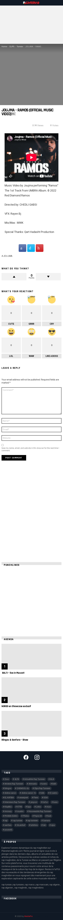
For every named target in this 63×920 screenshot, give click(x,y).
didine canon (10, 793)
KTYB (19, 807)
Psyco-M (38, 816)
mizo (48, 807)
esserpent (23, 797)
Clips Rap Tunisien (42, 788)
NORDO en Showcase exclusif (16, 706)
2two (7, 779)
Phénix (26, 816)
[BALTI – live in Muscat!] (31, 657)
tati (44, 825)
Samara (46, 820)
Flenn (35, 797)
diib (42, 793)
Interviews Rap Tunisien (15, 802)
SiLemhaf (21, 825)
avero (44, 784)
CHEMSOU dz (23, 788)
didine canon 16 (29, 793)
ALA (52, 779)
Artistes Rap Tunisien (14, 784)
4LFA (17, 779)
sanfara (8, 825)
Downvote (48, 276)
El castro (53, 793)
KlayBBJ (8, 807)
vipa (53, 825)
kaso (55, 802)
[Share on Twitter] (31, 248)
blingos (8, 788)
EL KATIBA (9, 797)
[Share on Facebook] (22, 248)
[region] (31, 599)
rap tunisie (17, 820)
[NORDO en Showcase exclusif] (31, 690)
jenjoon (34, 802)
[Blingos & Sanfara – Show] (31, 724)
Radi (49, 816)
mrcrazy (8, 811)
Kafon (45, 802)
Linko (38, 807)
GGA (46, 797)
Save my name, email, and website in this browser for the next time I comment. (30, 449)
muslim (20, 811)
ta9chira (34, 825)
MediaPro (28, 916)
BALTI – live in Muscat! (13, 673)
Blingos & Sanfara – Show (15, 740)
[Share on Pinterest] (39, 248)
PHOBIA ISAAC (11, 816)
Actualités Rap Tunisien (34, 779)
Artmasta (33, 784)
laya (29, 807)
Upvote (14, 276)
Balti (54, 784)
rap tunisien (33, 820)
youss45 (8, 830)
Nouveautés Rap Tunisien (40, 811)
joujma (8, 256)
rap (6, 820)
